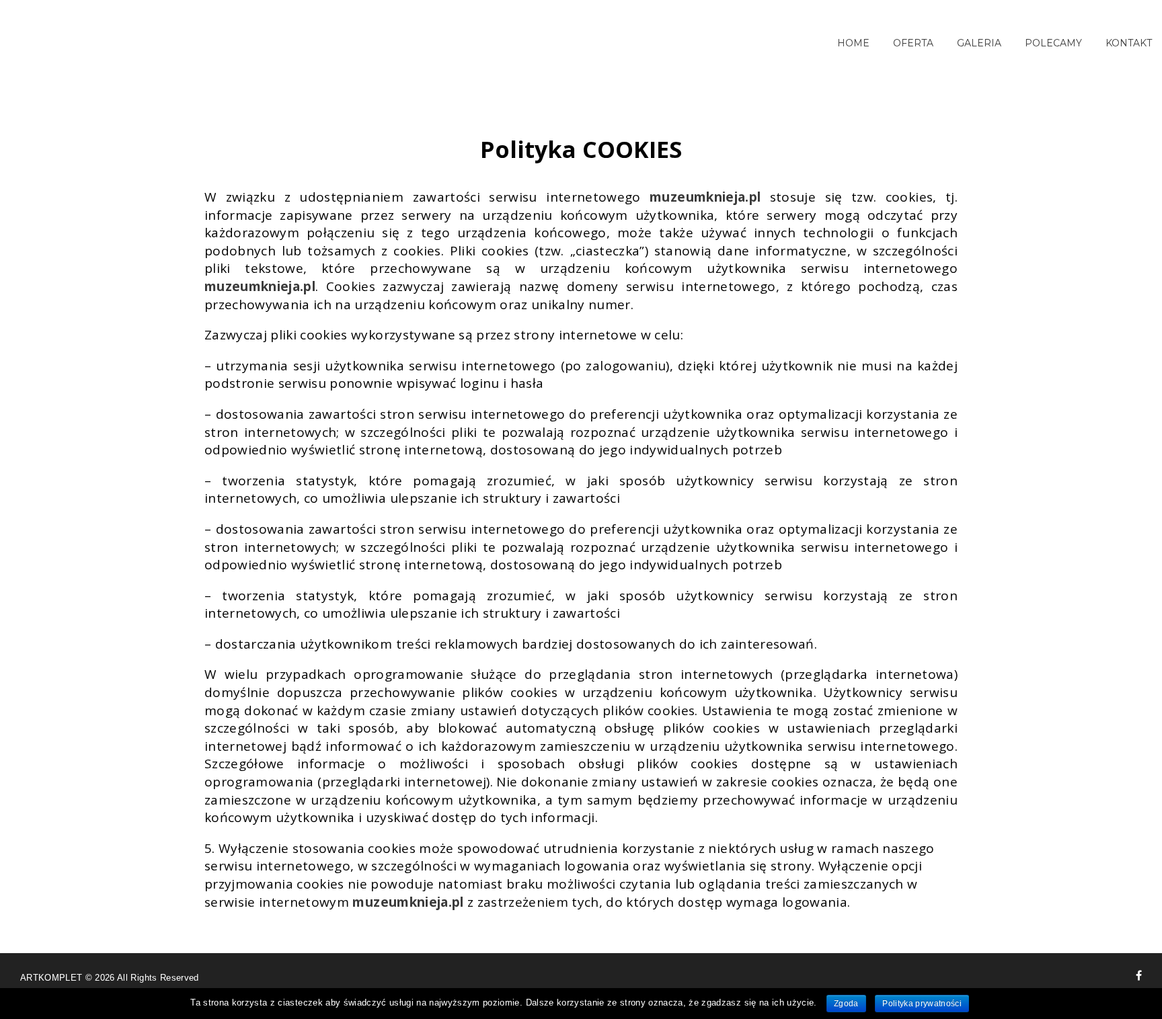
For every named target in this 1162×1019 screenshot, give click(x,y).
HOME (853, 43)
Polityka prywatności (922, 1003)
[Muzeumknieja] (1139, 975)
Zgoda (846, 1003)
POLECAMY (1053, 43)
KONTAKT (1129, 43)
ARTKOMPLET (52, 978)
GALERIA (979, 43)
